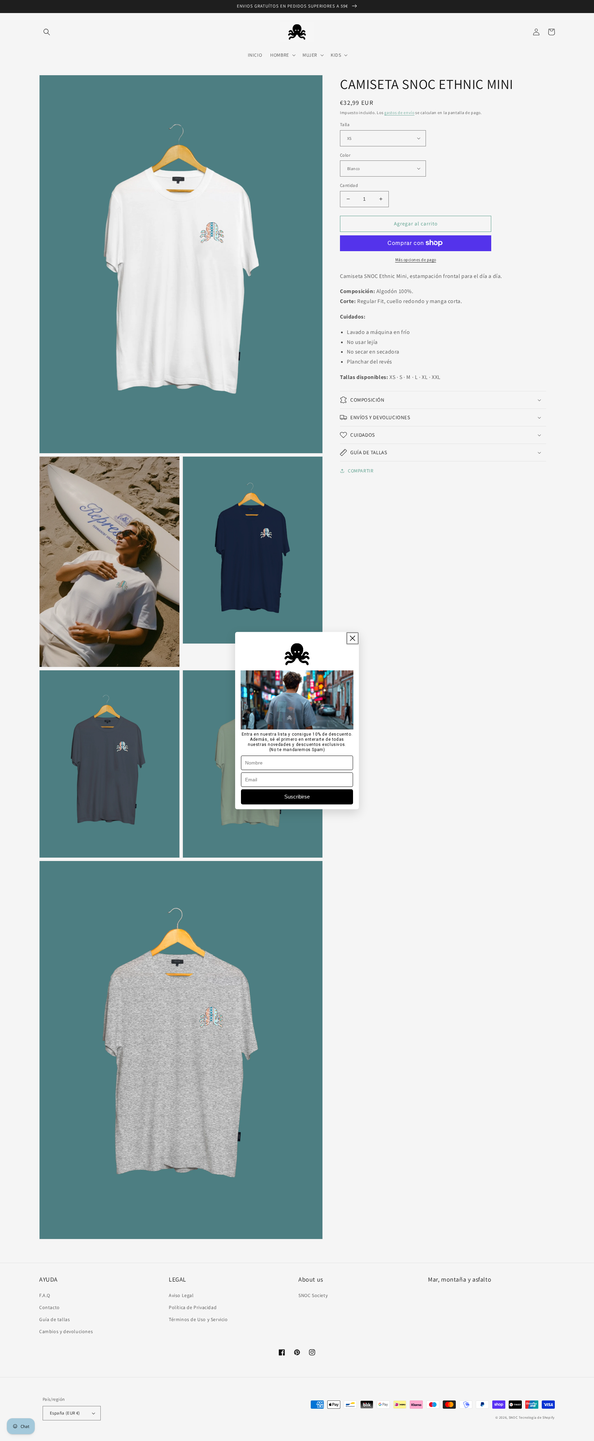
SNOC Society (313, 1295)
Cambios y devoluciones (66, 1331)
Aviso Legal (181, 1295)
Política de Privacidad (193, 1307)
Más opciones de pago (415, 259)
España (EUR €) (65, 1413)
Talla (345, 124)
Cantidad (349, 185)
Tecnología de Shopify (537, 1417)
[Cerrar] (352, 638)
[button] (46, 32)
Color (345, 155)
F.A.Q (44, 1295)
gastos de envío (399, 112)
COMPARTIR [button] (360, 471)
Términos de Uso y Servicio (198, 1319)
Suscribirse (297, 797)
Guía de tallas (54, 1319)
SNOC (513, 1417)
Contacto (49, 1307)
